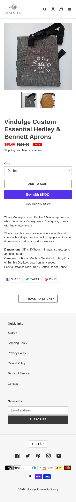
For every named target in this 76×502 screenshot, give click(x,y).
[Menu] (69, 9)
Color (7, 163)
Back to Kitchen (41, 298)
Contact (13, 383)
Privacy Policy (17, 353)
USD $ (37, 444)
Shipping (9, 150)
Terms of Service (18, 373)
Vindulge (31, 489)
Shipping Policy (17, 343)
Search (12, 332)
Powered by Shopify (47, 489)
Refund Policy (17, 363)
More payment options (38, 203)
